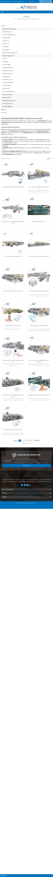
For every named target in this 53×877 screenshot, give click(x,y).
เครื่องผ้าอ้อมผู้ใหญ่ (6, 38)
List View (51, 159)
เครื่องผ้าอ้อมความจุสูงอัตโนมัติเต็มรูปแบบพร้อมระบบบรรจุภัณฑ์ (39, 361)
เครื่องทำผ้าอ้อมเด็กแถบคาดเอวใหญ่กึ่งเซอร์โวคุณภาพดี (13, 187)
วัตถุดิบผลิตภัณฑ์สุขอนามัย (8, 101)
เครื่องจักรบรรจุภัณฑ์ (7, 95)
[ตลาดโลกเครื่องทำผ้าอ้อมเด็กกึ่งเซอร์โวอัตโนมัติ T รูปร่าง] (39, 174)
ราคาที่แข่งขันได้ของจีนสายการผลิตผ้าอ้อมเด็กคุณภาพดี (39, 257)
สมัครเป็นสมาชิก (26, 465)
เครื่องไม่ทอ (5, 59)
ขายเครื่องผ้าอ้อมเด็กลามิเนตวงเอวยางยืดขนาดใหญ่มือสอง (13, 361)
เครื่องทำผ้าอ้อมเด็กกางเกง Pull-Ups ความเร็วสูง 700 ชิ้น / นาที (13, 222)
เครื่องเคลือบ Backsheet (8, 67)
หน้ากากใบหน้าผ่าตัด (7, 104)
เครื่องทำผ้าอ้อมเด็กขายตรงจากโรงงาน (39, 221)
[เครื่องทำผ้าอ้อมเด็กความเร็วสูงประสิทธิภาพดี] (39, 313)
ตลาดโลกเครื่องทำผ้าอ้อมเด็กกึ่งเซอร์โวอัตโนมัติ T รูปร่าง (39, 187)
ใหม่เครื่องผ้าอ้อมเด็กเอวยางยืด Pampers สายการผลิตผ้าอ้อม (13, 395)
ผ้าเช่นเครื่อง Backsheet (8, 82)
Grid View (48, 159)
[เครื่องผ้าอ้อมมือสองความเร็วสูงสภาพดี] (13, 313)
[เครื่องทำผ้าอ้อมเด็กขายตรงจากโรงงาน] (39, 208)
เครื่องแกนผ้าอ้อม (6, 88)
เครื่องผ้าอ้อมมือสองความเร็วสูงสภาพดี (12, 325)
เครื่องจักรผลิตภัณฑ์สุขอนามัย (23, 19)
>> (31, 440)
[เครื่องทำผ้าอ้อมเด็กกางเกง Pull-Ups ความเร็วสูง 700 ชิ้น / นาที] (13, 208)
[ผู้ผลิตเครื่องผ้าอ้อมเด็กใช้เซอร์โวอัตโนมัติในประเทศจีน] (39, 382)
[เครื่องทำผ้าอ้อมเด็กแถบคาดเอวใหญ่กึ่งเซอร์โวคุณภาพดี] (13, 174)
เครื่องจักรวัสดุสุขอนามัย (8, 56)
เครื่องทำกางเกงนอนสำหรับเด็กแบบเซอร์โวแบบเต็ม (13, 291)
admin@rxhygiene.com (20, 1)
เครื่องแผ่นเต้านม (6, 50)
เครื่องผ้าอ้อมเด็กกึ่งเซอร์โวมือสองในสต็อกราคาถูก (13, 430)
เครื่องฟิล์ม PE (5, 62)
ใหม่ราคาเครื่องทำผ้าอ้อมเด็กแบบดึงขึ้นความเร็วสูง (39, 291)
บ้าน (15, 19)
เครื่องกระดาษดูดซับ (7, 65)
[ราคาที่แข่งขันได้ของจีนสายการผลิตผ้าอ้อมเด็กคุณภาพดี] (39, 243)
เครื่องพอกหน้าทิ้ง (6, 98)
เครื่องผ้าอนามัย (6, 41)
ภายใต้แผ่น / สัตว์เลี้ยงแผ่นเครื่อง (9, 35)
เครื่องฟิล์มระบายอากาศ (7, 79)
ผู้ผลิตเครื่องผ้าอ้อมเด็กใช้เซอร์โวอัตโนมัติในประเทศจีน (39, 395)
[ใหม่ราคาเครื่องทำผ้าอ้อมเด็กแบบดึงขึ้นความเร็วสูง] (39, 278)
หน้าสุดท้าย (36, 440)
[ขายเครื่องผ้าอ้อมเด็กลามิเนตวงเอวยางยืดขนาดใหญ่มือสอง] (13, 347)
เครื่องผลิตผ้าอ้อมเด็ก (35, 19)
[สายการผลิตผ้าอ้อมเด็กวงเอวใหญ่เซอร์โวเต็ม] (13, 243)
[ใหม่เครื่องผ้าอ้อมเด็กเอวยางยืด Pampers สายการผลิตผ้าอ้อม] (13, 382)
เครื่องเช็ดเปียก (6, 47)
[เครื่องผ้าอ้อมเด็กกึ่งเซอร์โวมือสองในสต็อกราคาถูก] (13, 417)
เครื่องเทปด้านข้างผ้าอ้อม (8, 73)
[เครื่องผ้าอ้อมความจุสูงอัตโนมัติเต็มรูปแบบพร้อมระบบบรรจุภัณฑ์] (39, 347)
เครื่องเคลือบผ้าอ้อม (6, 76)
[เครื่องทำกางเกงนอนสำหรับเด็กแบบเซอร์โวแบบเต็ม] (13, 278)
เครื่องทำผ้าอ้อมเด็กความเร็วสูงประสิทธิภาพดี (39, 325)
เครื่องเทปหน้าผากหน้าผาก (8, 70)
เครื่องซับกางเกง (6, 44)
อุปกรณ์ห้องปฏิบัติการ (7, 107)
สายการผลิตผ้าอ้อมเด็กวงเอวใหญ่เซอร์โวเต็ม (13, 256)
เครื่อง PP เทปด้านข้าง (7, 85)
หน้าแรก (15, 440)
